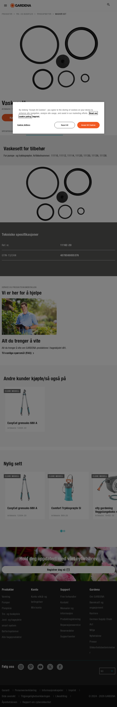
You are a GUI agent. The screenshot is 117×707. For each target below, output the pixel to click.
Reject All (64, 125)
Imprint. (36, 116)
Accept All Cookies (88, 125)
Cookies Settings (23, 125)
